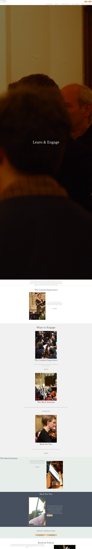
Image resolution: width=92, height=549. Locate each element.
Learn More (55, 308)
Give (86, 1)
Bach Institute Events (46, 411)
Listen (90, 1)
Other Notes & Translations (52, 535)
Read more (46, 369)
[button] (49, 4)
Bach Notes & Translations (40, 535)
